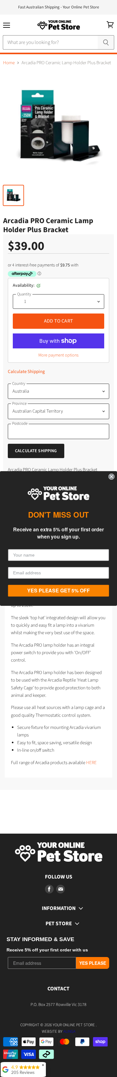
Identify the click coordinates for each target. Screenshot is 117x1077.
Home (9, 62)
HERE (91, 762)
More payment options (58, 355)
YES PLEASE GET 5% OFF (58, 590)
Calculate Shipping (26, 371)
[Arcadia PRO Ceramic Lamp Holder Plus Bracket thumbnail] (13, 195)
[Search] (106, 42)
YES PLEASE (92, 963)
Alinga (69, 1031)
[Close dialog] (111, 477)
